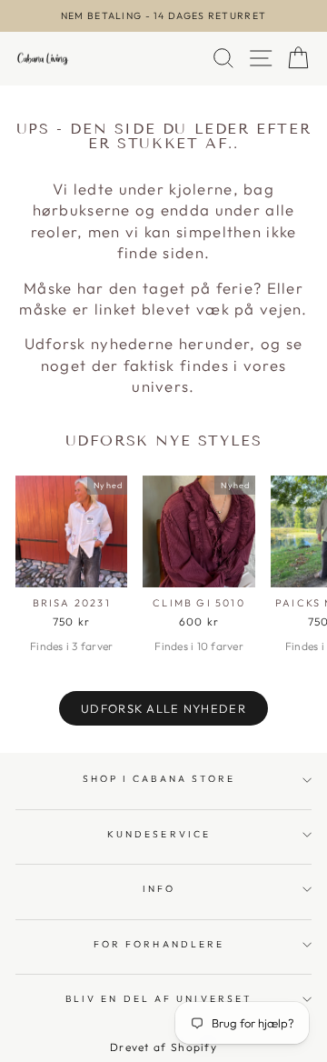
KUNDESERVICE (159, 834)
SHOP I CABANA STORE (159, 779)
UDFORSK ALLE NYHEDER (163, 708)
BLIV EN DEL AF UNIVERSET (159, 999)
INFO (159, 889)
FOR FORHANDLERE (159, 944)
